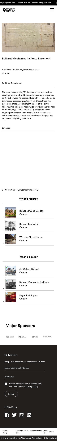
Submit (11, 394)
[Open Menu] (52, 10)
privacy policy (32, 387)
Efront (51, 432)
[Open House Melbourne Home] (12, 10)
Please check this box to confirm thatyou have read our (25, 385)
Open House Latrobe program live (32, 3)
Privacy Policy (5, 432)
